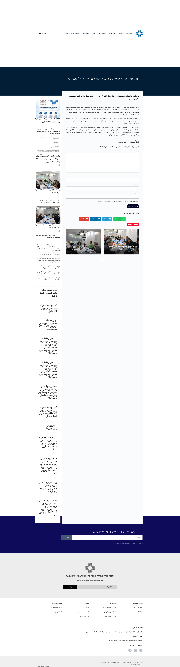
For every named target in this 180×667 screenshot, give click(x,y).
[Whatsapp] (140, 650)
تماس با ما (85, 33)
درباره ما (120, 33)
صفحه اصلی (128, 33)
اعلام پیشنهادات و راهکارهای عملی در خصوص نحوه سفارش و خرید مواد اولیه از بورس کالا (47, 392)
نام (138, 176)
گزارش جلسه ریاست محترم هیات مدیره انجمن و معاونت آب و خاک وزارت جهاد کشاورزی (48, 159)
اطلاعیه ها (76, 33)
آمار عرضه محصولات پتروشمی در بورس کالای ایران (48, 308)
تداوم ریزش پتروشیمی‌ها (51, 427)
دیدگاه (137, 151)
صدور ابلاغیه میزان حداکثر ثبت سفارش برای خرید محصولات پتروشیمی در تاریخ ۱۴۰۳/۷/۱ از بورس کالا (48, 466)
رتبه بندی (112, 33)
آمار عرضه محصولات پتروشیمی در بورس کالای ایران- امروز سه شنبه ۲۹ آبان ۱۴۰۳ (48, 443)
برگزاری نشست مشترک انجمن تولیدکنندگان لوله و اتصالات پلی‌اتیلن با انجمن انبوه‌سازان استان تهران (48, 273)
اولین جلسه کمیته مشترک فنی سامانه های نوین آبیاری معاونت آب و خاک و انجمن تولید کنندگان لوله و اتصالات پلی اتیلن (48, 260)
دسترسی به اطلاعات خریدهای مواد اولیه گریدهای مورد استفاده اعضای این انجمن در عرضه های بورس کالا (48, 370)
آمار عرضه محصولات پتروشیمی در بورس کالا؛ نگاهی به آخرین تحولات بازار (48, 412)
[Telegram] (135, 650)
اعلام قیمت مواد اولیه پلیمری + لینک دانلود (48, 293)
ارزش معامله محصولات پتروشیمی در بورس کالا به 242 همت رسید (48, 325)
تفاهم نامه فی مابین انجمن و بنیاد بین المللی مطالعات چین (47, 120)
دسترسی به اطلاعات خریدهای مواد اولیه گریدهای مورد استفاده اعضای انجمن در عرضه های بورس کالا (48, 346)
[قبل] (100, 260)
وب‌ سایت (136, 193)
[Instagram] (130, 650)
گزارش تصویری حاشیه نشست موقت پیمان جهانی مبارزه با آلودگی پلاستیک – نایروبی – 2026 (47, 279)
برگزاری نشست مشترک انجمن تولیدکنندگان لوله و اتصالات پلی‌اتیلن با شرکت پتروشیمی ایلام (48, 267)
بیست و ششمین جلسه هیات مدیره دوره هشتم (87, 252)
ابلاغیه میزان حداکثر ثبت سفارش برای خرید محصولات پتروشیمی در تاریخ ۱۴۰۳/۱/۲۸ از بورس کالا (48, 508)
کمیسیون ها (102, 33)
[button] (119, 219)
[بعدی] (104, 260)
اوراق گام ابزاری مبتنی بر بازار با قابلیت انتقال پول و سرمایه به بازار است (47, 487)
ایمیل (137, 185)
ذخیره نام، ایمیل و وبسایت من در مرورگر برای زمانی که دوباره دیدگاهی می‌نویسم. (117, 201)
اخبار (93, 33)
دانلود (67, 33)
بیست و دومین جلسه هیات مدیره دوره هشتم (47, 191)
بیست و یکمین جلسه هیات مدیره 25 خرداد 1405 (47, 226)
